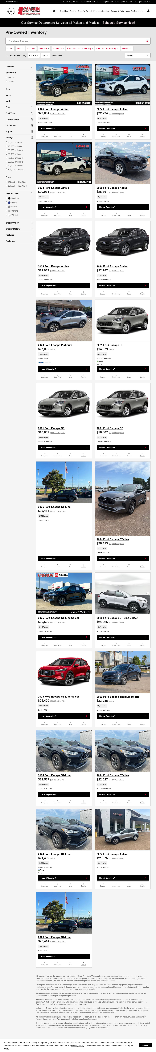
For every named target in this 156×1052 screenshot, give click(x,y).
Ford (44, 55)
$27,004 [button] (51, 113)
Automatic (58, 48)
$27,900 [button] (46, 349)
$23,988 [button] (105, 700)
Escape (32, 55)
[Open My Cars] (148, 11)
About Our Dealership (134, 11)
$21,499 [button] (46, 858)
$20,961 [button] (51, 191)
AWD (19, 48)
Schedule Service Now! (118, 22)
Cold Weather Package (107, 48)
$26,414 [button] (51, 510)
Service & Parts (117, 11)
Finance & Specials (101, 11)
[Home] (11, 11)
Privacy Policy (77, 1045)
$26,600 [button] (51, 622)
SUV (10, 48)
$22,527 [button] (51, 779)
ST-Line (31, 48)
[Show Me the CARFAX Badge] (101, 362)
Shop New (64, 11)
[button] (64, 118)
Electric (73, 11)
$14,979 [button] (105, 349)
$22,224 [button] (110, 113)
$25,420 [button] (51, 700)
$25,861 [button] (110, 191)
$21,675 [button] (110, 858)
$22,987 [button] (51, 270)
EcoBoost (127, 48)
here (6, 1048)
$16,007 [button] (51, 432)
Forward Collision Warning (80, 48)
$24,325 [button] (110, 622)
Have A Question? (48, 128)
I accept (145, 1045)
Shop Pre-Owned (85, 11)
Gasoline (44, 48)
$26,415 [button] (110, 543)
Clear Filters (56, 55)
